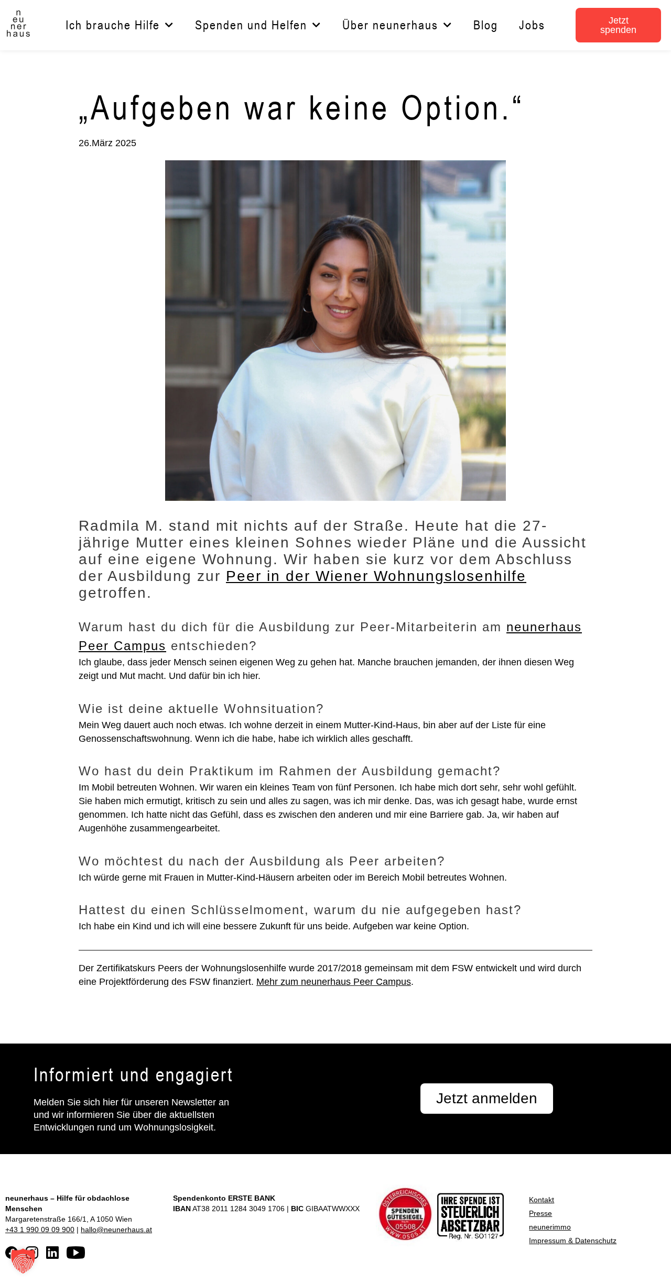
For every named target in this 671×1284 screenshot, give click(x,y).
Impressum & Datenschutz (572, 1240)
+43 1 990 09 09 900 (39, 1229)
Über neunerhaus (390, 25)
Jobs (532, 25)
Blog (485, 25)
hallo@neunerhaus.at (116, 1229)
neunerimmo (550, 1227)
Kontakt (541, 1199)
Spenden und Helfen (251, 25)
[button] (23, 1261)
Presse (540, 1213)
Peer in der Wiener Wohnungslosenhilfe (376, 576)
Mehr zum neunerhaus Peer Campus (333, 981)
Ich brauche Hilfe (113, 25)
